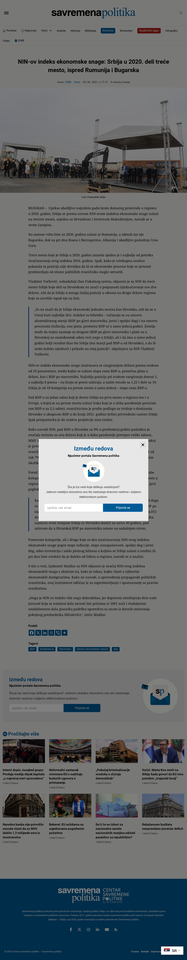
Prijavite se (123, 507)
